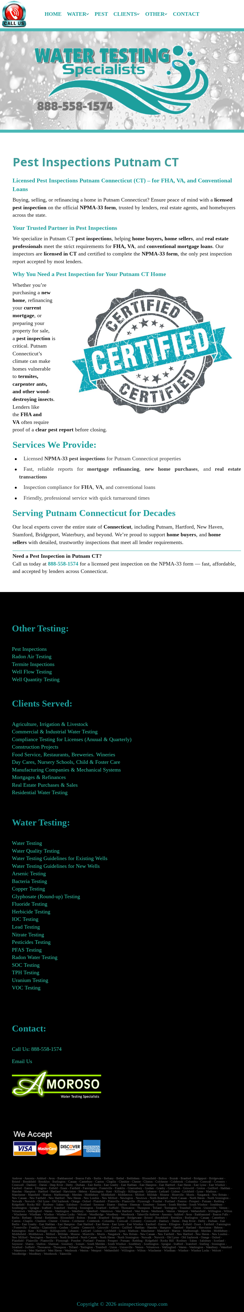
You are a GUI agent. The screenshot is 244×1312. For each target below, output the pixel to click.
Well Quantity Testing (36, 679)
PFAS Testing (27, 950)
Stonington (86, 1207)
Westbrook (157, 1211)
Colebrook (177, 1181)
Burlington (58, 1181)
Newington (126, 1198)
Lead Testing (26, 927)
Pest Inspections (29, 649)
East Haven (184, 1184)
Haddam (225, 1188)
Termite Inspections (33, 664)
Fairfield (75, 1188)
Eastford (17, 1188)
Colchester (161, 1181)
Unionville (210, 1207)
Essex (63, 1188)
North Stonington (218, 1198)
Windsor (49, 1214)
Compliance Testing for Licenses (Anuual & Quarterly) (72, 739)
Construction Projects (35, 747)
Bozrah (174, 1178)
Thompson (143, 1207)
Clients (125, 14)
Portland (170, 1201)
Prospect (194, 1201)
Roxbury (48, 1204)
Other (155, 14)
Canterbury (86, 1181)
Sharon (111, 1204)
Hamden (17, 1191)
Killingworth (136, 1191)
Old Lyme (43, 1201)
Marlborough (61, 1194)
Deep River (56, 1184)
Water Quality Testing (36, 851)
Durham (80, 1184)
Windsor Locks (66, 1214)
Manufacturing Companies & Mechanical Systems (66, 770)
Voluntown (18, 1211)
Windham (35, 1214)
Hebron (83, 1191)
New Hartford (57, 1198)
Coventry (219, 1181)
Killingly (120, 1191)
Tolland (157, 1207)
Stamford (59, 1207)
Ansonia (29, 1178)
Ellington (40, 1188)
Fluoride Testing (29, 904)
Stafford (46, 1207)
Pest (101, 14)
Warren (48, 1211)
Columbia (192, 1181)
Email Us (22, 1061)
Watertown (106, 1211)
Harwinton (69, 1191)
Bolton (163, 1178)
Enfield (53, 1188)
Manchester (18, 1194)
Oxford (86, 1201)
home (53, 14)
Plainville (113, 1201)
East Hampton (148, 1184)
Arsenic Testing (29, 873)
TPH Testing (25, 972)
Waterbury (78, 1211)
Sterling (72, 1207)
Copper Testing (28, 889)
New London (91, 1198)
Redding (219, 1201)
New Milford (109, 1198)
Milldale (152, 1194)
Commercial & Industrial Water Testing (55, 732)
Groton (201, 1188)
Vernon (223, 1207)
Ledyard (164, 1191)
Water (76, 14)
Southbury (216, 1204)
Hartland (56, 1191)
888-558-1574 (63, 564)
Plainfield (99, 1201)
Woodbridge (96, 1214)
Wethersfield (198, 1211)
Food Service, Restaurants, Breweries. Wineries (63, 755)
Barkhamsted (65, 1178)
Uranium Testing (30, 980)
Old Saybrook (60, 1201)
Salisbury (72, 1204)
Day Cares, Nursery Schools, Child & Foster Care (66, 762)
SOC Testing (26, 965)
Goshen (149, 1188)
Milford (139, 1194)
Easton (28, 1188)
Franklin (120, 1188)
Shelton (122, 1204)
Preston (182, 1201)
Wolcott (82, 1214)
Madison (211, 1191)
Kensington (97, 1191)
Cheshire (124, 1181)
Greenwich (174, 1188)
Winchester (20, 1214)
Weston (170, 1211)
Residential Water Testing (40, 792)
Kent (109, 1191)
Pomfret (157, 1201)
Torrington (170, 1207)
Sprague (34, 1207)
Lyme (200, 1191)
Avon (52, 1178)
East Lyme (200, 1184)
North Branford (159, 1198)
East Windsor (217, 1184)
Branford (186, 1178)
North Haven (197, 1198)
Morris (190, 1194)
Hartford (43, 1191)
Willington (214, 1211)
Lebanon (151, 1191)
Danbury (31, 1184)
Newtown (141, 1198)
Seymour (98, 1204)
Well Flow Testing (32, 672)
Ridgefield (18, 1204)
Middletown (125, 1194)
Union (197, 1207)
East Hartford (167, 1184)
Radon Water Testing (34, 957)
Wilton (228, 1211)
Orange (75, 1201)
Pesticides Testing (31, 942)
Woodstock (127, 1214)
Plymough (143, 1201)
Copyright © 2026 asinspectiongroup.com (122, 1304)
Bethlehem (133, 1178)
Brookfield (29, 1181)
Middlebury (91, 1194)
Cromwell (18, 1184)
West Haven (141, 1211)
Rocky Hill (33, 1204)
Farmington (90, 1188)
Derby (69, 1184)
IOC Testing (25, 919)
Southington (19, 1207)
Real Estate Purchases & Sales (45, 785)
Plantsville (128, 1201)
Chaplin (111, 1181)
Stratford (101, 1207)
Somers (161, 1204)
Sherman (135, 1204)
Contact (186, 14)
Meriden (77, 1194)
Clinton (148, 1181)
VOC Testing (26, 988)
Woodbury (112, 1214)
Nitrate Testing (28, 935)
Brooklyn (44, 1181)
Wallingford (35, 1211)
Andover (17, 1178)
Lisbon (175, 1191)
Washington (62, 1211)
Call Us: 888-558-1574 (37, 1049)
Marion (47, 1194)
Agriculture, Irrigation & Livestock (50, 724)
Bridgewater (216, 1178)
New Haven (74, 1198)
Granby (161, 1188)
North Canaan (179, 1198)
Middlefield (108, 1194)
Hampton (29, 1191)
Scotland (85, 1204)
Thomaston (127, 1207)
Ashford (41, 1178)
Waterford (92, 1211)
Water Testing (27, 843)
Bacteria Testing (29, 881)
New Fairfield (37, 1198)
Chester (136, 1181)
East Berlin (94, 1184)
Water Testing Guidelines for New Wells (56, 866)
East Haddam (129, 1184)
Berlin (97, 1178)
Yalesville (142, 1214)
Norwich (30, 1201)
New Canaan (19, 1198)
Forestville (105, 1188)
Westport (183, 1211)
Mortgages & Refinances (39, 777)
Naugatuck (203, 1194)
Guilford (213, 1188)
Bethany (109, 1178)
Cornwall (205, 1181)
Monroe (164, 1194)
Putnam (206, 1201)
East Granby (111, 1184)
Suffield (113, 1207)
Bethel (120, 1178)
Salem (60, 1204)
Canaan (72, 1181)
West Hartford (123, 1211)
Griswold (188, 1188)
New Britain (219, 1194)
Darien (43, 1184)
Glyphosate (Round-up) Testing (46, 896)
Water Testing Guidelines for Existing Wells (59, 858)
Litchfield (188, 1191)
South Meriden (178, 1204)
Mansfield (34, 1194)
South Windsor (198, 1204)
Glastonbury (135, 1188)
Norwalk (17, 1201)
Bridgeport (200, 1178)
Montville (178, 1194)
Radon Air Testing (31, 656)
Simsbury (148, 1204)
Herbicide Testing (31, 912)
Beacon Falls (83, 1178)
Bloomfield (149, 1178)
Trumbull (185, 1207)
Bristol (16, 1181)
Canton (99, 1181)
